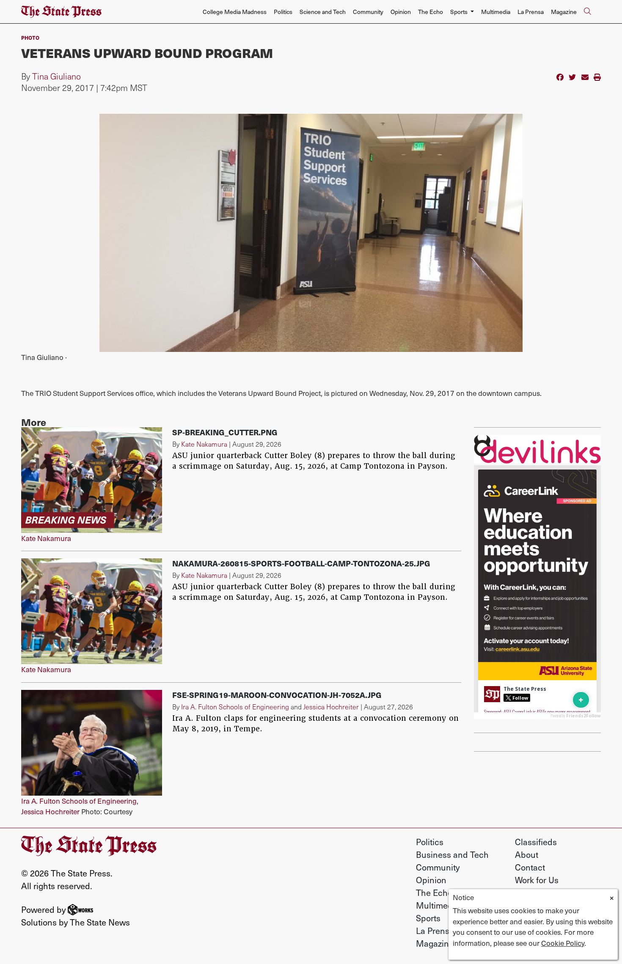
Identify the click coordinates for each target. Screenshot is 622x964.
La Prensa (530, 12)
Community (368, 12)
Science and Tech (323, 12)
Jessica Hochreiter (50, 811)
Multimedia (495, 12)
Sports (428, 918)
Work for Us (537, 880)
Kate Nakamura (46, 538)
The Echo (430, 12)
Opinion (401, 12)
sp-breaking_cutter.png (225, 432)
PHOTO (30, 37)
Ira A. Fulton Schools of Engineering (79, 801)
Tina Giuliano (56, 76)
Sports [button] (459, 12)
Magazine (564, 12)
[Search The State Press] (587, 12)
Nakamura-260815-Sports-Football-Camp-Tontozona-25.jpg (301, 563)
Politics (283, 12)
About (526, 854)
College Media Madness (235, 12)
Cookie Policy (562, 943)
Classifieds (536, 842)
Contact (530, 867)
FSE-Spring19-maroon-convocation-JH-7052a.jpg (277, 694)
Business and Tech (452, 854)
